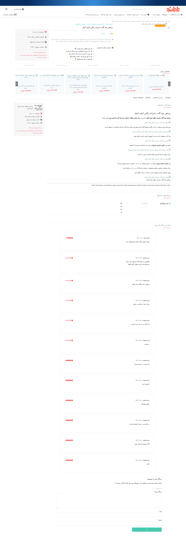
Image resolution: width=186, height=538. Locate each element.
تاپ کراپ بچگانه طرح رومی (156, 86)
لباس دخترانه (109, 24)
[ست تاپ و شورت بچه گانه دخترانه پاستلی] (130, 76)
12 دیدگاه (103, 33)
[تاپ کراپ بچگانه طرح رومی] (156, 75)
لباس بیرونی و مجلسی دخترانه (95, 24)
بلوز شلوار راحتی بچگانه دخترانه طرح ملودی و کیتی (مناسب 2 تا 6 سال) (78, 87)
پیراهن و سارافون (80, 24)
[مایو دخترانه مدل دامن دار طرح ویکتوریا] (104, 76)
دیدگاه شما (158, 492)
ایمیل (159, 520)
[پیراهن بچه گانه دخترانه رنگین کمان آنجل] (154, 24)
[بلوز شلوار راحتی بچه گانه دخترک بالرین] (26, 76)
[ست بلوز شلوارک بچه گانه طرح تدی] (52, 75)
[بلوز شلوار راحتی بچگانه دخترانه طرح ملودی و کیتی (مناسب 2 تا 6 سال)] (78, 77)
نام (160, 511)
